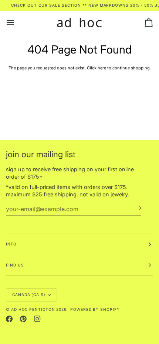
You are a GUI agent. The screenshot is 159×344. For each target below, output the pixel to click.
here (102, 67)
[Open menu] (17, 23)
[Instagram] (37, 319)
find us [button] (15, 265)
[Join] (135, 208)
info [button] (11, 244)
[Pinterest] (23, 319)
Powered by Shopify (95, 309)
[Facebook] (9, 319)
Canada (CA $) (28, 294)
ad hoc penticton (33, 309)
